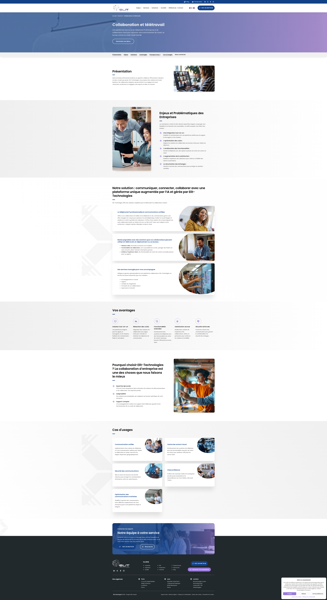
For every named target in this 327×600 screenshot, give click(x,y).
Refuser (304, 593)
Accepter (289, 593)
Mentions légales (173, 594)
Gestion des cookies (296, 596)
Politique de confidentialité (308, 596)
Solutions (120, 16)
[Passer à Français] (190, 8)
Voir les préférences (318, 593)
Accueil (114, 16)
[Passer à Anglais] (193, 8)
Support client (164, 594)
